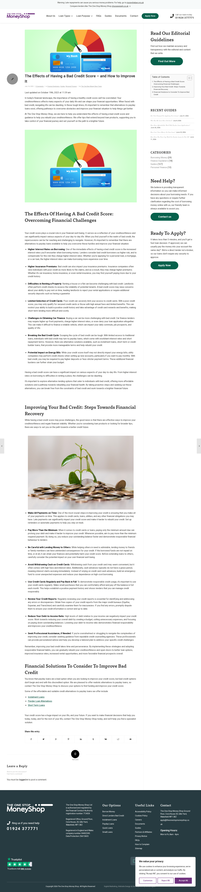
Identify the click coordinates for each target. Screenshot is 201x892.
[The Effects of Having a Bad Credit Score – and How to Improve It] (81, 51)
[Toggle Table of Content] (188, 78)
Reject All (166, 880)
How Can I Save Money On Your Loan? (163, 132)
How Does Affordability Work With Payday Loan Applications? (170, 125)
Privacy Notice (141, 836)
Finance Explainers (53, 86)
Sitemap (138, 848)
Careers (138, 819)
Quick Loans (107, 828)
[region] (165, 872)
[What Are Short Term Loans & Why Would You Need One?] (2, 446)
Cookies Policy (141, 815)
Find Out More (166, 61)
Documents (140, 823)
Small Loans (107, 832)
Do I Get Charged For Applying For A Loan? (165, 116)
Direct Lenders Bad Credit (113, 815)
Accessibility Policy (143, 811)
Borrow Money (108, 811)
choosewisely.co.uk (120, 6)
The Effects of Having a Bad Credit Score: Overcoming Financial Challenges (169, 82)
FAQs (137, 840)
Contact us (164, 217)
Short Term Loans (36, 705)
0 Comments (40, 86)
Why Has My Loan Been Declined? (162, 121)
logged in (23, 779)
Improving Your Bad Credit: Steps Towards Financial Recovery (169, 88)
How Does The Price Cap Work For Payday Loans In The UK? (170, 137)
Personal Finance (71, 86)
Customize (147, 880)
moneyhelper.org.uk (135, 2)
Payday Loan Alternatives (40, 701)
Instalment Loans (36, 697)
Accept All (183, 880)
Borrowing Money (159, 157)
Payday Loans (108, 823)
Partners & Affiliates (143, 832)
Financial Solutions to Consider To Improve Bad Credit (171, 93)
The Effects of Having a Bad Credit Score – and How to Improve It (80, 78)
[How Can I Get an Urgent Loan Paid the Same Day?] (199, 446)
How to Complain (142, 844)
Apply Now (164, 265)
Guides (62, 86)
